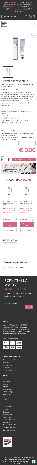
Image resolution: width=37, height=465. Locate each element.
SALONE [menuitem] (5, 399)
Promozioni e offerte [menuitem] (9, 370)
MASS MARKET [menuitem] (7, 389)
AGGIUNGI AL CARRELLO (23, 159)
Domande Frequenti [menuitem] (9, 420)
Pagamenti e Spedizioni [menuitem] (10, 425)
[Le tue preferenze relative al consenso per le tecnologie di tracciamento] (33, 461)
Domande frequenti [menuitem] (9, 360)
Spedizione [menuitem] (6, 362)
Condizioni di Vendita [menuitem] (9, 427)
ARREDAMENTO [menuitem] (7, 381)
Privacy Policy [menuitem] (7, 415)
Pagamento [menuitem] (6, 368)
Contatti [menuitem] (5, 409)
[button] (22, 16)
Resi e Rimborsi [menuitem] (7, 422)
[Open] (34, 24)
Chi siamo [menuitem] (6, 412)
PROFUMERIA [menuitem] (6, 379)
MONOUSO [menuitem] (6, 397)
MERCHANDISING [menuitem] (7, 392)
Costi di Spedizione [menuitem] (9, 430)
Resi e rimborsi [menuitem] (7, 365)
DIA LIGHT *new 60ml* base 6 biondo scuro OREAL (9, 203)
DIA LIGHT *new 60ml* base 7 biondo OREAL (26, 202)
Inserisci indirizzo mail (11, 303)
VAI (10, 230)
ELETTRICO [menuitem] (5, 384)
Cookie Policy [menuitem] (7, 417)
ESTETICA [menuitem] (5, 387)
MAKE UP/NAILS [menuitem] (7, 394)
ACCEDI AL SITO (24, 262)
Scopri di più (6, 212)
